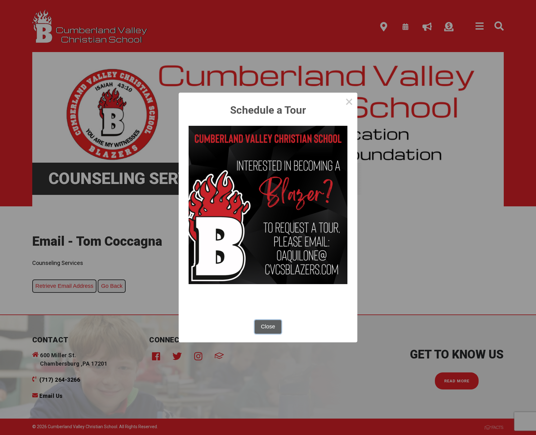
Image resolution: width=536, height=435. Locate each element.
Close (268, 326)
